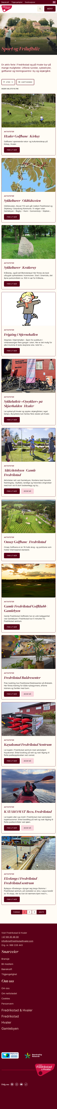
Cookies (5, 998)
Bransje (5, 959)
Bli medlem (7, 964)
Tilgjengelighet (16, 2)
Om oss (5, 988)
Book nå (27, 491)
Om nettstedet (9, 993)
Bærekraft (5, 2)
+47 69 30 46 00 (10, 937)
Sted (8, 82)
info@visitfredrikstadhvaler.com (17, 941)
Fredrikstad (10, 1016)
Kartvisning (26, 82)
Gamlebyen (10, 1028)
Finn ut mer (12, 150)
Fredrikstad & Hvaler (16, 1010)
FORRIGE (16, 912)
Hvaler (6, 1022)
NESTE (41, 912)
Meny (50, 8)
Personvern (7, 1003)
